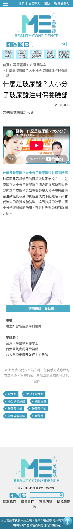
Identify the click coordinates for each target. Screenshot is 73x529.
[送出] (63, 44)
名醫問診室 (38, 65)
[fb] (9, 44)
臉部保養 (40, 401)
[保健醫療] (21, 53)
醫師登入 (63, 3)
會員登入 (34, 3)
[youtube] (14, 44)
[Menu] (6, 3)
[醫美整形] (7, 53)
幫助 (47, 3)
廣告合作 (27, 501)
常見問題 (45, 501)
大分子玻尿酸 (34, 394)
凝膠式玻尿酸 (16, 415)
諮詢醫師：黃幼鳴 (41, 308)
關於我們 (9, 501)
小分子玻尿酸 (16, 401)
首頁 (6, 65)
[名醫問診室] (36, 53)
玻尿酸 (12, 394)
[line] (26, 44)
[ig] (20, 44)
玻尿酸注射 (15, 408)
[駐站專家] (50, 53)
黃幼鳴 (39, 415)
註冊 (21, 3)
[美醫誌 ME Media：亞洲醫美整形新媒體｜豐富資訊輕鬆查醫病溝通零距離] (36, 24)
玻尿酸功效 (39, 408)
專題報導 (19, 65)
